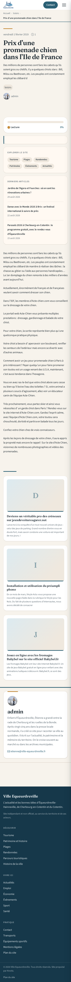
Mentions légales (12, 947)
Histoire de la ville (13, 864)
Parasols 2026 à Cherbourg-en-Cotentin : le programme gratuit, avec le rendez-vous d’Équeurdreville (30, 229)
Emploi (7, 888)
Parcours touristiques (15, 858)
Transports (9, 935)
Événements (31, 166)
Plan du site (9, 953)
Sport (6, 905)
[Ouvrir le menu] (64, 5)
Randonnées (41, 159)
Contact (50, 5)
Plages (27, 159)
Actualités (47, 166)
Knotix (10, 971)
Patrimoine (15, 166)
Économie (8, 894)
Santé (6, 911)
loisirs (8, 87)
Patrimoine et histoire (15, 841)
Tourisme (14, 159)
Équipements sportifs (15, 941)
